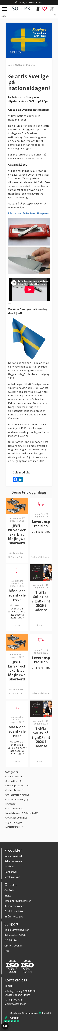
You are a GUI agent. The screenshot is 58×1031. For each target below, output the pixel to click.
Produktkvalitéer (13, 911)
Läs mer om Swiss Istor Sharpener (28, 213)
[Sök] (55, 15)
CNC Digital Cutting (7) (16, 818)
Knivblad (9, 866)
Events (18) (10, 804)
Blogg (7, 895)
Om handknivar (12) (14, 790)
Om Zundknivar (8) (14, 808)
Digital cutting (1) (13, 822)
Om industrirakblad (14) (16, 799)
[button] (4, 9)
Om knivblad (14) (13, 781)
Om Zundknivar (16, 553)
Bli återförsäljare (13, 916)
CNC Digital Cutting (16, 557)
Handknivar (10, 871)
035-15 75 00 (16, 1000)
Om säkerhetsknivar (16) (17, 795)
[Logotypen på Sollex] (21, 10)
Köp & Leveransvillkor (16, 929)
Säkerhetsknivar (13, 861)
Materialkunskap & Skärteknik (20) (21, 813)
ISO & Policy (11, 940)
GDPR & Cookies (13, 945)
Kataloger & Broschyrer (17, 900)
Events (17, 625)
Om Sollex (9, 890)
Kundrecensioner (14, 906)
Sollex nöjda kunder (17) (17, 785)
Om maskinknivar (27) (15, 776)
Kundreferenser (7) (14, 827)
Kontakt (8, 985)
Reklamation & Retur (16, 935)
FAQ (6, 950)
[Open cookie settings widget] (5, 1026)
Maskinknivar (12, 877)
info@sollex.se (18, 1004)
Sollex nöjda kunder (40, 557)
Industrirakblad (13, 856)
